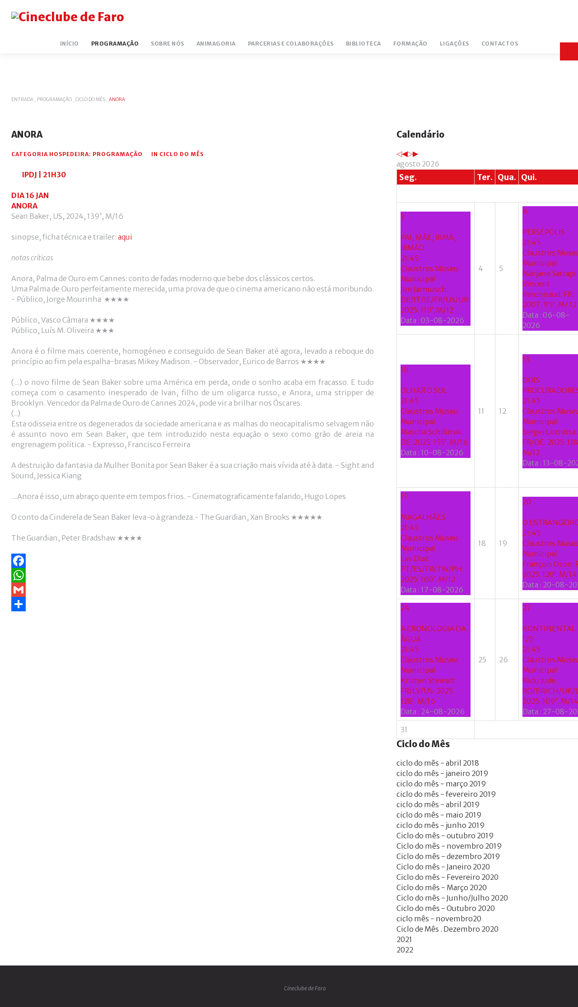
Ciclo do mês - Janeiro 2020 (443, 866)
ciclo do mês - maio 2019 (439, 814)
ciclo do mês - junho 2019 (440, 825)
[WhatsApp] (192, 575)
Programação (54, 99)
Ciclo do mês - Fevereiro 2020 (447, 877)
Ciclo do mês (90, 99)
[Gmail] (192, 589)
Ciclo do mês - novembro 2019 (449, 845)
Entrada (22, 99)
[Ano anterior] (399, 153)
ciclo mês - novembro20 (438, 918)
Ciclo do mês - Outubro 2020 (445, 908)
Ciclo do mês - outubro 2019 (445, 835)
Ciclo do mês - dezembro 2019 (448, 856)
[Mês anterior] (404, 153)
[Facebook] (192, 561)
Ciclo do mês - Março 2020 (441, 887)
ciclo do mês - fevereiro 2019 (446, 794)
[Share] (192, 604)
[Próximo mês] (415, 153)
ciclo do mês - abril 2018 (437, 762)
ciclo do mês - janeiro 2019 (442, 773)
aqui (125, 236)
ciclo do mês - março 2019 (441, 783)
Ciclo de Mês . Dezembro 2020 (447, 928)
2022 (404, 949)
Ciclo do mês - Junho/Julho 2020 (452, 897)
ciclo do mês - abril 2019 (438, 804)
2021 (404, 939)
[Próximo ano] (410, 153)
